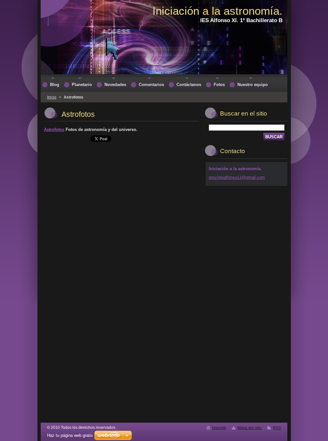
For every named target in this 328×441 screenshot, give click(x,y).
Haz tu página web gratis (70, 435)
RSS (277, 428)
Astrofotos (54, 129)
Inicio (51, 97)
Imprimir (219, 428)
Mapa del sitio (249, 428)
